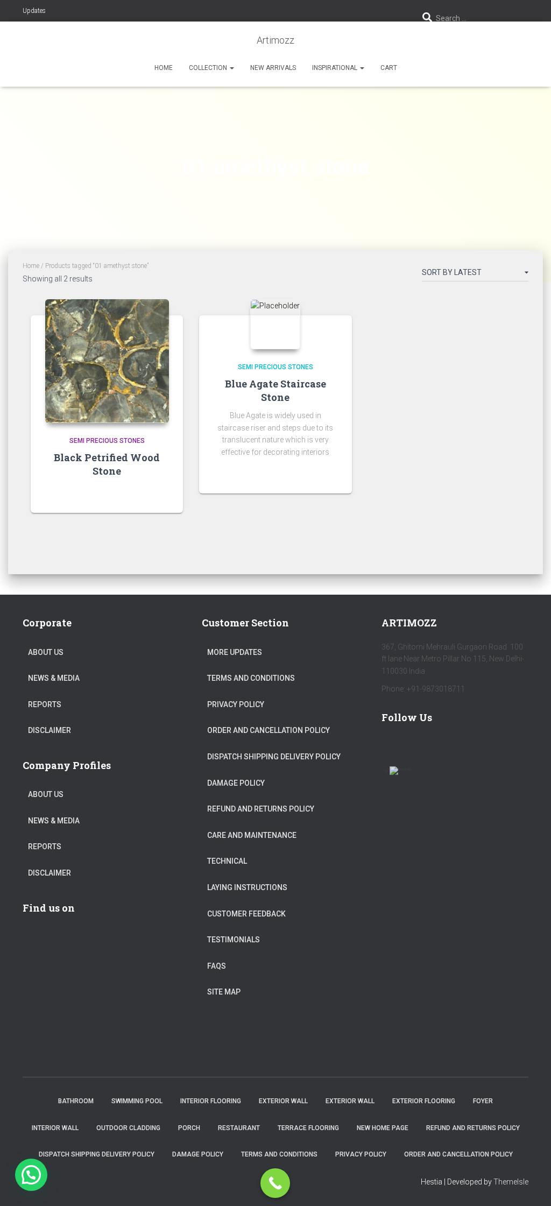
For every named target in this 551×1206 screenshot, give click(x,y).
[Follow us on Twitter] (426, 748)
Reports (44, 704)
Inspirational (335, 68)
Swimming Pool (137, 1101)
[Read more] (161, 494)
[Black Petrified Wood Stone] (107, 361)
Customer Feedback (246, 913)
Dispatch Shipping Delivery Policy (274, 756)
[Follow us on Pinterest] (457, 748)
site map (224, 992)
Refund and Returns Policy (260, 809)
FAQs (216, 966)
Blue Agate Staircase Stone (275, 390)
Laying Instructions (247, 887)
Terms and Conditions (251, 678)
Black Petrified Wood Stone (107, 464)
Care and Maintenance (251, 835)
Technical (227, 861)
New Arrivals (273, 68)
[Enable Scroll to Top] (529, 1184)
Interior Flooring (210, 1101)
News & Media (54, 678)
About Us (45, 652)
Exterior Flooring (423, 1101)
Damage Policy (236, 783)
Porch (189, 1128)
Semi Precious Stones (107, 441)
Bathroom (76, 1101)
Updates (34, 11)
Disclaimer (49, 730)
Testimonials (233, 939)
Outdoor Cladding (128, 1128)
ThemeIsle (510, 1181)
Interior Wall (55, 1128)
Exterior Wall (283, 1101)
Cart (388, 68)
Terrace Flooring (308, 1128)
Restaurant (239, 1128)
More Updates (234, 652)
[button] (231, 68)
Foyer (483, 1101)
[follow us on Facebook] (394, 748)
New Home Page (382, 1128)
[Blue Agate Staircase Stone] (275, 324)
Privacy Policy (235, 704)
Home (163, 68)
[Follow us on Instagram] (488, 748)
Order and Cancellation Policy (268, 730)
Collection (209, 68)
